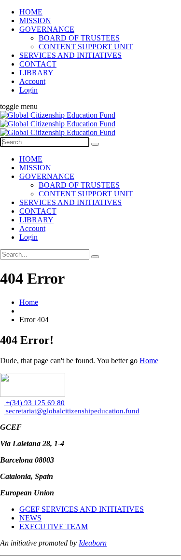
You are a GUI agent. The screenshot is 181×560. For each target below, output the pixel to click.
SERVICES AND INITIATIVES (70, 55)
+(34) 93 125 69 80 (34, 403)
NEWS (30, 518)
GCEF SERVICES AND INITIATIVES (81, 509)
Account (32, 81)
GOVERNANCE (46, 29)
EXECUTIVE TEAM (53, 526)
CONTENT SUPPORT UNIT (86, 46)
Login (28, 90)
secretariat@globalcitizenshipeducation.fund (71, 411)
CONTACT (37, 64)
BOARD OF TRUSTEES (79, 38)
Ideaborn (93, 543)
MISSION (35, 20)
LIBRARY (36, 72)
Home (28, 302)
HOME (30, 12)
